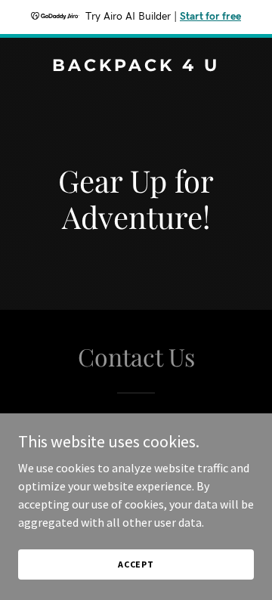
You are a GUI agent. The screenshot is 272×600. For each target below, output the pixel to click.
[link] (136, 66)
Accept (136, 564)
